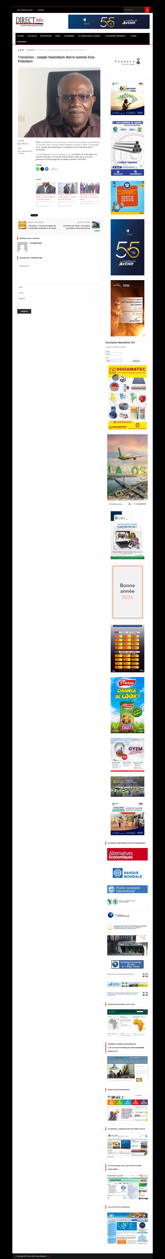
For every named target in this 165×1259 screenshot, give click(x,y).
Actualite (32, 36)
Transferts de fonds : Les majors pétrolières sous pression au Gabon (81, 228)
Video (57, 36)
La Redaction (23, 144)
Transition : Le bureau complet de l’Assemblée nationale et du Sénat (42, 227)
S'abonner (136, 361)
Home (22, 50)
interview (21, 42)
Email (107, 351)
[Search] (147, 10)
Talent (133, 36)
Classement (69, 36)
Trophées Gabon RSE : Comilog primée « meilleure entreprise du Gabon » (67, 197)
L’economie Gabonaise (115, 36)
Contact (40, 10)
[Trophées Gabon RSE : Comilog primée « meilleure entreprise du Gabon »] (68, 188)
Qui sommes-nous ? (25, 10)
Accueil (20, 36)
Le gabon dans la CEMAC (89, 36)
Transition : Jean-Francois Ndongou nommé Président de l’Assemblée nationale (45, 197)
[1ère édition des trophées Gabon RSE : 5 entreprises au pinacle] (90, 188)
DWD (48, 1256)
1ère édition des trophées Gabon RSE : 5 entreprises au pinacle (89, 197)
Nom (107, 357)
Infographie (46, 36)
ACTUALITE (30, 50)
